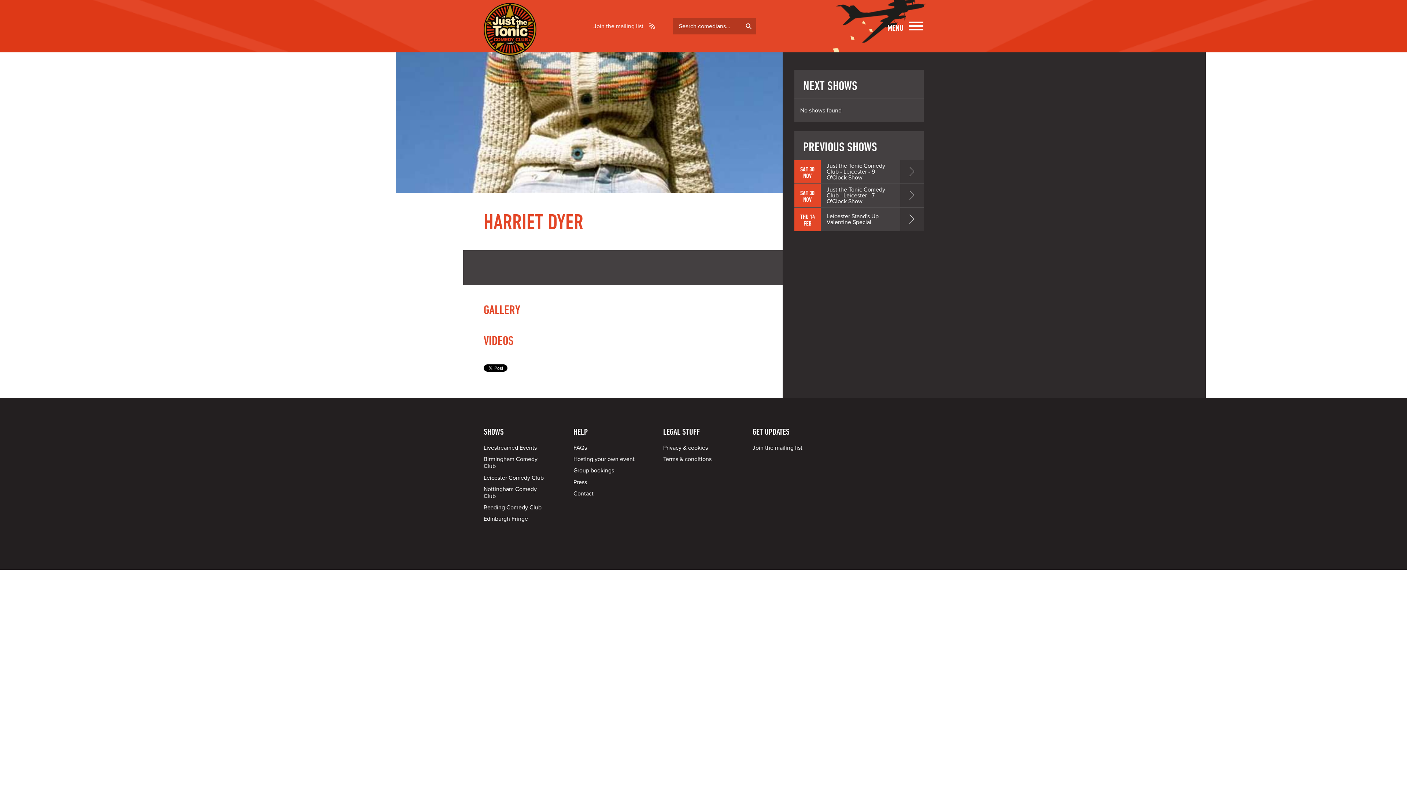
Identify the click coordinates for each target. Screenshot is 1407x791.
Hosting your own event (604, 459)
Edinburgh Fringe (506, 519)
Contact (583, 493)
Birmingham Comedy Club (511, 463)
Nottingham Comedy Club (510, 493)
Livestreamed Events (510, 448)
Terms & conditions (687, 459)
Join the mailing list (618, 26)
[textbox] (714, 26)
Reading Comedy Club (513, 507)
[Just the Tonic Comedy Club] (510, 45)
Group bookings (593, 470)
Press (580, 482)
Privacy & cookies (685, 448)
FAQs (580, 448)
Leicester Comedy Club (514, 478)
